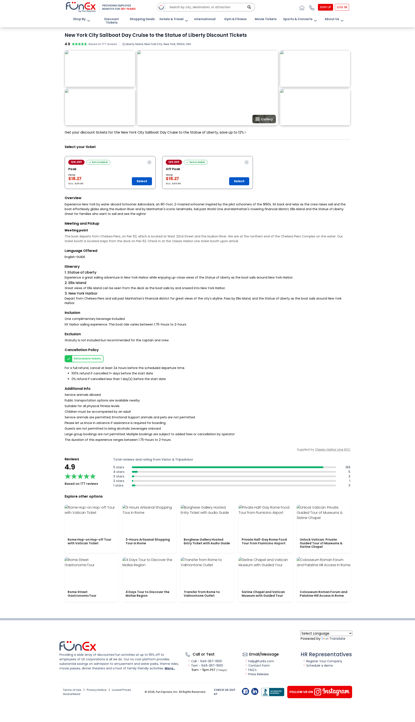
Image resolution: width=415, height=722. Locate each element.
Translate (337, 638)
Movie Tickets (266, 19)
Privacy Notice (97, 690)
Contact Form (259, 665)
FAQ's (252, 670)
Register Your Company (324, 661)
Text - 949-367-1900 (207, 665)
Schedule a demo (319, 665)
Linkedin (254, 691)
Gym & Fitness (235, 19)
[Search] (249, 7)
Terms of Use (72, 690)
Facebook (245, 691)
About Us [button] (332, 19)
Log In (342, 7)
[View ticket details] (149, 162)
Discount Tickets (111, 21)
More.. (170, 668)
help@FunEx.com (261, 661)
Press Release (258, 674)
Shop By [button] (79, 19)
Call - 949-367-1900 (206, 661)
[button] (311, 7)
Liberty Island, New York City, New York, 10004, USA (158, 44)
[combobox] (208, 7)
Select (142, 181)
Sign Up (325, 7)
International (204, 19)
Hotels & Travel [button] (172, 19)
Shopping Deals (142, 19)
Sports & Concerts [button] (298, 19)
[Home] (301, 7)
